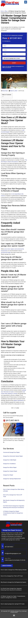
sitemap (24, 611)
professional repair (6, 252)
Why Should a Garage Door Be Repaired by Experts (13, 582)
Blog (6, 11)
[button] (25, 2)
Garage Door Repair (8, 475)
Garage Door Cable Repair (9, 460)
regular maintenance (18, 400)
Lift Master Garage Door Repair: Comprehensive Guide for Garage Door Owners (13, 513)
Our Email (7, 551)
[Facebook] (14, 615)
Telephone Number (9, 545)
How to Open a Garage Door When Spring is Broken (14, 569)
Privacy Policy (14, 612)
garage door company (17, 35)
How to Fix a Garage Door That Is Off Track (12, 576)
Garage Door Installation (9, 463)
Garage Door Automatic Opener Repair (13, 456)
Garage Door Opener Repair (10, 471)
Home (2, 11)
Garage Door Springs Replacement (12, 478)
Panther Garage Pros (16, 611)
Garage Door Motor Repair (10, 467)
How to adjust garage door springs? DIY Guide (12, 604)
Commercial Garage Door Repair (11, 452)
